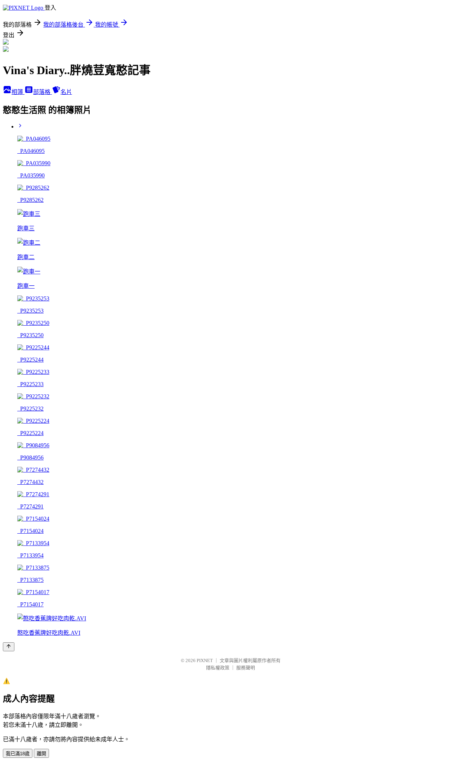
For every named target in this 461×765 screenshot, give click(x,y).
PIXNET (205, 660)
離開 (41, 753)
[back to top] (8, 646)
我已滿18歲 (18, 753)
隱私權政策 (217, 667)
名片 (66, 92)
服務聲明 (245, 667)
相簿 (18, 92)
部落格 (42, 92)
